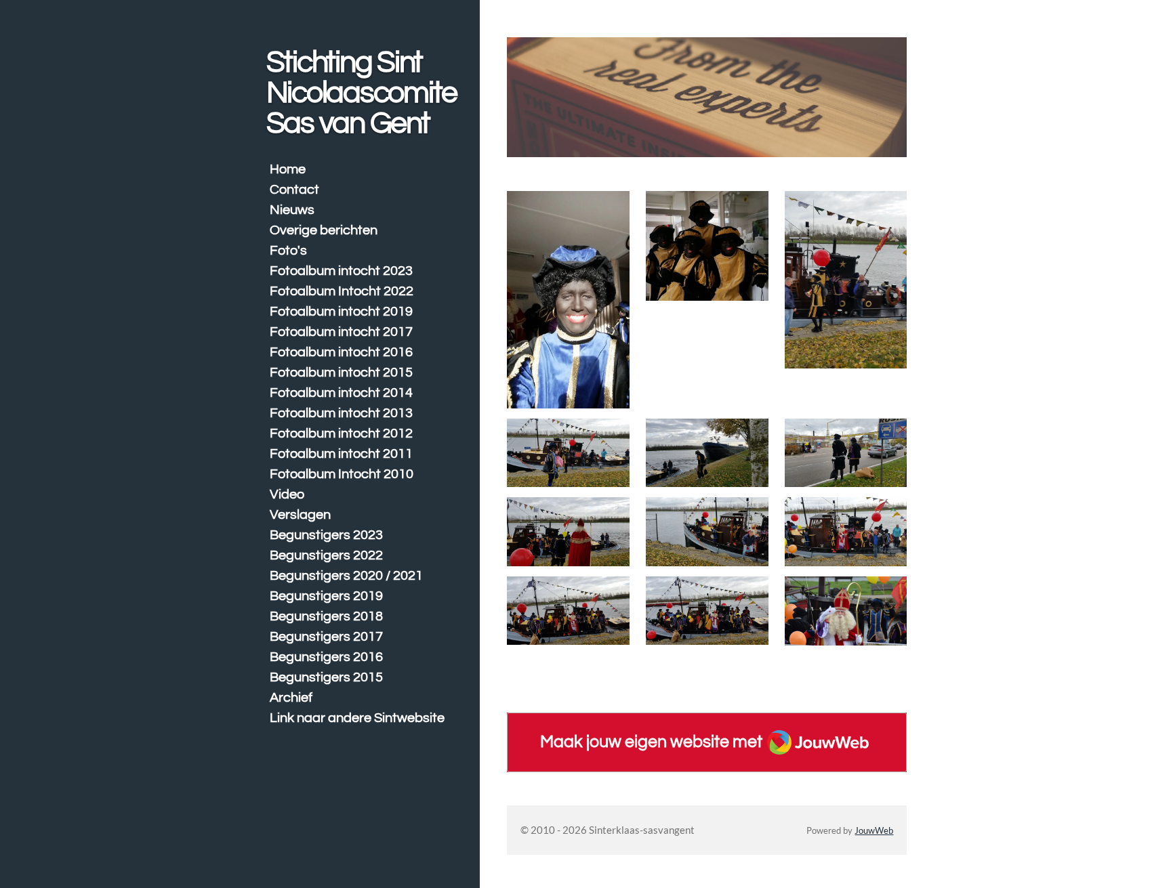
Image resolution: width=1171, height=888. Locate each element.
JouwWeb (874, 831)
